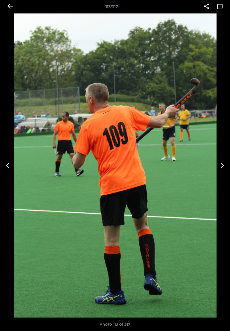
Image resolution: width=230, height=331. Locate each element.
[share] (206, 7)
